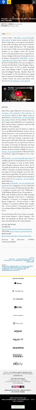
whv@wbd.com (18, 375)
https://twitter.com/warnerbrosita (21, 231)
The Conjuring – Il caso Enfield (20, 81)
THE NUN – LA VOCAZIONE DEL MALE (18, 158)
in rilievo (16, 26)
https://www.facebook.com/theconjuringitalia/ (17, 229)
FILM (12, 26)
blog (9, 26)
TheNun (7, 34)
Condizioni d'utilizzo (11, 390)
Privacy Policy (25, 390)
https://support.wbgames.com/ (22, 372)
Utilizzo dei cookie (18, 392)
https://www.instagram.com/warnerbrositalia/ (17, 236)
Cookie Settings (18, 407)
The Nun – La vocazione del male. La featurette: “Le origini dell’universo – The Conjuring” (19, 260)
